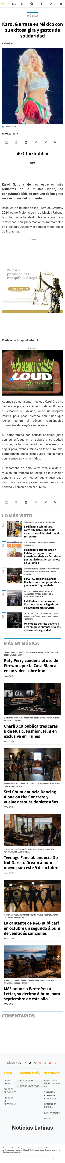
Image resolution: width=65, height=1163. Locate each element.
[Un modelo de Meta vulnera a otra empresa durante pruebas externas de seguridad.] (14, 620)
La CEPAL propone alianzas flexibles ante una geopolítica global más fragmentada (41, 582)
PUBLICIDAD (26, 1080)
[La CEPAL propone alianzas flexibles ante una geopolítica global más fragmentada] (14, 575)
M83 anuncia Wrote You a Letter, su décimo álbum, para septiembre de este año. (32, 994)
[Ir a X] (35, 1063)
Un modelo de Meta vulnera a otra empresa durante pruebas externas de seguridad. (42, 627)
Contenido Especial (50, 1105)
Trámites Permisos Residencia (50, 1095)
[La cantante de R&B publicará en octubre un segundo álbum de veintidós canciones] (32, 896)
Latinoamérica (52, 1112)
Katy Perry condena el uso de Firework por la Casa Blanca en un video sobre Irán (31, 665)
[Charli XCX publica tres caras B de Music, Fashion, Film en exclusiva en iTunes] (32, 699)
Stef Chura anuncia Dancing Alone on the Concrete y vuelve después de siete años (31, 797)
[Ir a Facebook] (25, 1063)
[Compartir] (22, 4)
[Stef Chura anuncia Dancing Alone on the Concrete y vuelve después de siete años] (32, 764)
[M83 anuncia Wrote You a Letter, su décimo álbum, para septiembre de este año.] (32, 961)
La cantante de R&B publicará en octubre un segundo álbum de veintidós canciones (32, 928)
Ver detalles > (29, 1158)
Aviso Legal (7, 1082)
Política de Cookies (10, 1091)
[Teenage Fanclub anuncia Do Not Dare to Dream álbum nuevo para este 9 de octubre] (32, 830)
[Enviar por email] (6, 142)
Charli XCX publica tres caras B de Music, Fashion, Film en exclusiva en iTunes (31, 731)
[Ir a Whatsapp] (45, 1063)
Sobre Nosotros (29, 1086)
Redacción (7, 43)
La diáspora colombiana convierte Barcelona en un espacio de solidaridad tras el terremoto (41, 531)
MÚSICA (5, 3)
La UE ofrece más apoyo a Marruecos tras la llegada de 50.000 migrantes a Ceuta (41, 604)
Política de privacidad (10, 1101)
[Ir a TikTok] (30, 1063)
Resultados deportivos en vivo (52, 1083)
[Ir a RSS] (55, 1063)
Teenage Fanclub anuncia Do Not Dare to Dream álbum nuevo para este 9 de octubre (31, 862)
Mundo (48, 1118)
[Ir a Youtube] (50, 1063)
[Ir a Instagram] (40, 1063)
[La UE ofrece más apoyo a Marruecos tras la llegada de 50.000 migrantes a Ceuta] (14, 598)
